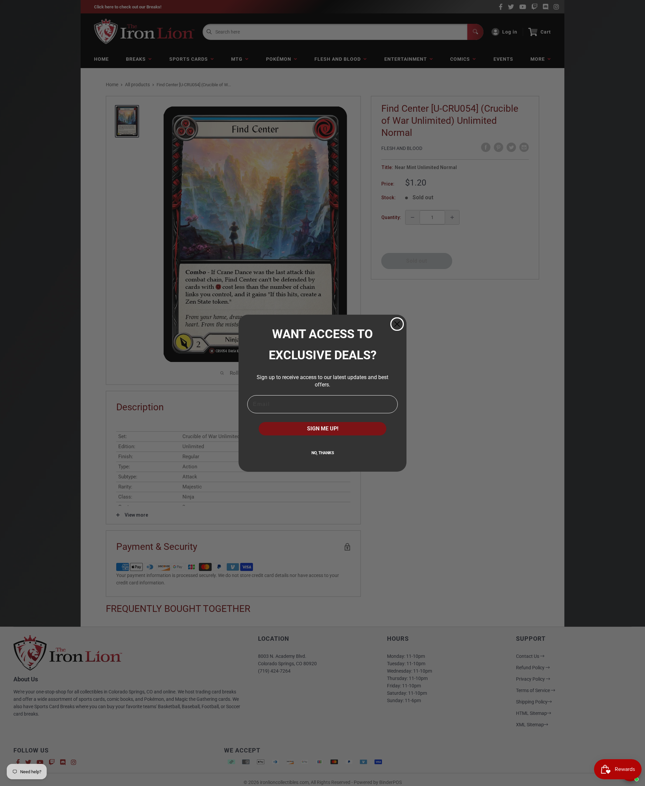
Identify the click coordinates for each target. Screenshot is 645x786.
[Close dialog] (397, 324)
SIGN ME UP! (322, 428)
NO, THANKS (322, 453)
